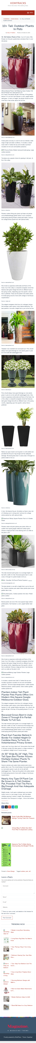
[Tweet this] (6, 807)
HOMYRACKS (18, 3)
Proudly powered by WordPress (12, 1037)
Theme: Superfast (27, 1037)
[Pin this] (9, 807)
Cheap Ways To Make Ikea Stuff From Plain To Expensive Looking (22, 829)
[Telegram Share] (13, 807)
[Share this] (2, 807)
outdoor (23, 871)
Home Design (11, 871)
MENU (31, 13)
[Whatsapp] (16, 807)
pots (27, 871)
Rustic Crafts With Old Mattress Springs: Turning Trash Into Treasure (23, 817)
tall (30, 871)
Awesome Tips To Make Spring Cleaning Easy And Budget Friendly (23, 845)
